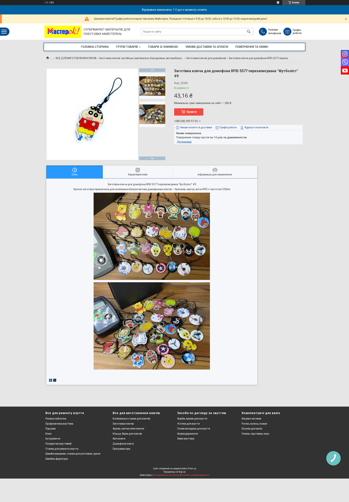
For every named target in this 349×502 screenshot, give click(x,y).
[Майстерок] (63, 32)
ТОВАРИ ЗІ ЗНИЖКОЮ (163, 47)
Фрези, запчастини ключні (128, 428)
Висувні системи (251, 418)
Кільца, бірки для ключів (127, 433)
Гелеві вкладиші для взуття (193, 428)
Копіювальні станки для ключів (131, 418)
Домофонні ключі (123, 443)
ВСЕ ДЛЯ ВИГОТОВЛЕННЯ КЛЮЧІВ (76, 58)
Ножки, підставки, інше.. (256, 433)
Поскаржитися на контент (166, 475)
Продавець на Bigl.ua (175, 472)
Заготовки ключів (123, 423)
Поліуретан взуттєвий (58, 443)
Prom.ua (192, 468)
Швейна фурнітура (56, 458)
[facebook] (50, 380)
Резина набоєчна (55, 418)
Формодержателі (187, 433)
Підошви (50, 428)
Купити (191, 112)
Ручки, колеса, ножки (254, 423)
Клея (48, 433)
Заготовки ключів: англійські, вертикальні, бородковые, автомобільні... (141, 58)
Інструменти (52, 438)
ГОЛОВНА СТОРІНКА (95, 47)
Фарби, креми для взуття (192, 418)
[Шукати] (248, 31)
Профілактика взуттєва (59, 423)
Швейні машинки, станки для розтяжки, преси (72, 453)
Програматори (121, 448)
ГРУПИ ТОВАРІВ (127, 47)
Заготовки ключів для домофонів (206, 58)
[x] (54, 380)
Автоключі (119, 438)
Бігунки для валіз (252, 428)
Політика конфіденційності (195, 475)
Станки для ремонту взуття (61, 448)
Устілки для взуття (188, 423)
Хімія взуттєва (185, 438)
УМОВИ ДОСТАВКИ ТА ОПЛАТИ (206, 47)
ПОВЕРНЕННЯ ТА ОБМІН (251, 47)
